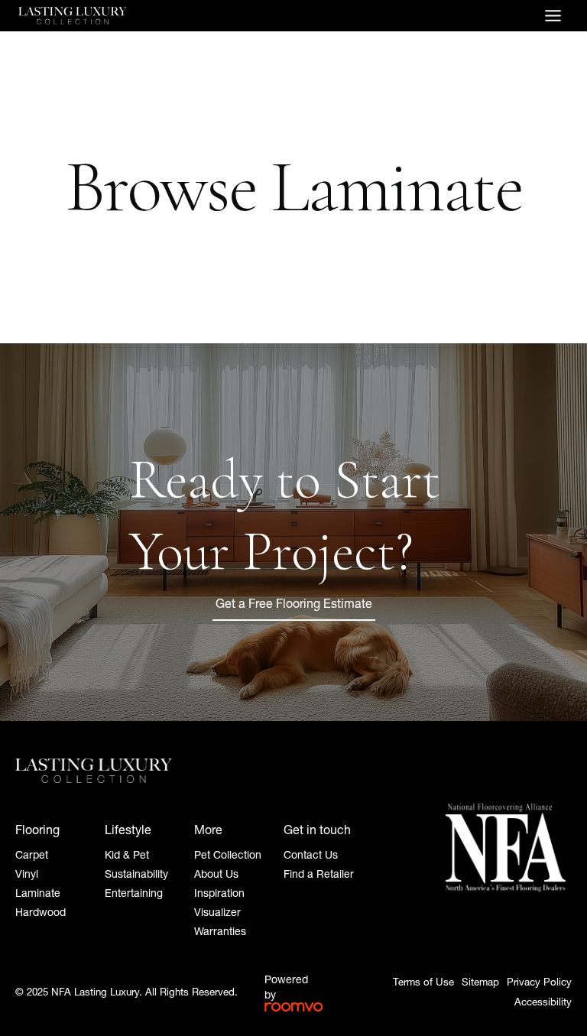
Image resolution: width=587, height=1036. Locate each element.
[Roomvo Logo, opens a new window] (293, 1007)
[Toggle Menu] (553, 15)
